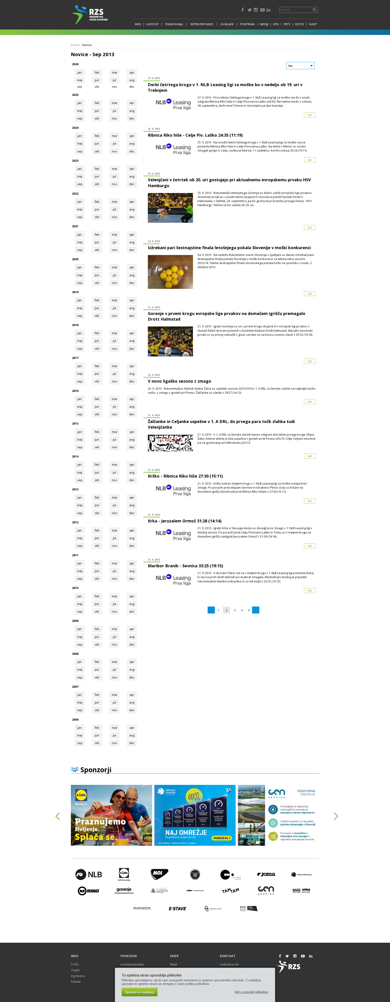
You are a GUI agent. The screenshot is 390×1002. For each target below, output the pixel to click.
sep (79, 118)
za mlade (227, 24)
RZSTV (299, 24)
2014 (75, 456)
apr (132, 72)
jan (79, 72)
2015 (75, 423)
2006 (75, 719)
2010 (75, 588)
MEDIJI (264, 24)
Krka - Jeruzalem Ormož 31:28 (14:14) (184, 521)
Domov (75, 44)
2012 (75, 522)
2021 (75, 226)
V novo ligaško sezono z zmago (179, 381)
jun (97, 80)
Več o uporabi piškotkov (251, 992)
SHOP (313, 24)
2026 (75, 64)
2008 (75, 654)
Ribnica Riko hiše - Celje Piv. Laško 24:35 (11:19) (195, 135)
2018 (75, 325)
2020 (75, 259)
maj (79, 80)
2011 (75, 555)
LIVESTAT (152, 24)
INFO (138, 24)
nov (114, 118)
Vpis (276, 24)
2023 (75, 161)
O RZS (75, 964)
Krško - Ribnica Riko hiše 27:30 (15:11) (185, 476)
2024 (75, 128)
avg (131, 80)
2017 (75, 358)
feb (97, 72)
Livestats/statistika (132, 964)
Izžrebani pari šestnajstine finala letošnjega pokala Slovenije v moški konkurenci (229, 247)
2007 (75, 687)
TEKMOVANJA (174, 24)
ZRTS (286, 24)
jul (114, 80)
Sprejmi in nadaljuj (139, 992)
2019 (75, 292)
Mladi (173, 964)
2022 (75, 193)
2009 (75, 621)
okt (97, 118)
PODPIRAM (247, 24)
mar (114, 72)
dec (131, 118)
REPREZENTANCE (201, 24)
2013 (75, 489)
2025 (75, 95)
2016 (75, 391)
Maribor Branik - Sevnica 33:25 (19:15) (185, 565)
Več (310, 115)
